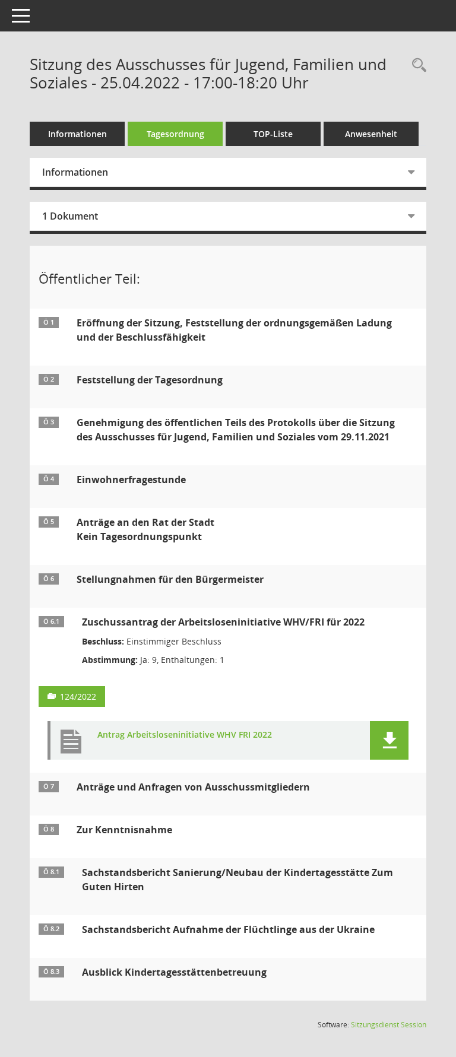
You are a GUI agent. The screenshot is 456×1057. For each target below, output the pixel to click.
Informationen (77, 133)
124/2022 (78, 696)
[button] (389, 740)
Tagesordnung (175, 133)
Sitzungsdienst (388, 1025)
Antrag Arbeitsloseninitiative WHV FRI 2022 (184, 735)
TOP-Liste (273, 133)
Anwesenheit (371, 133)
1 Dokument (70, 216)
